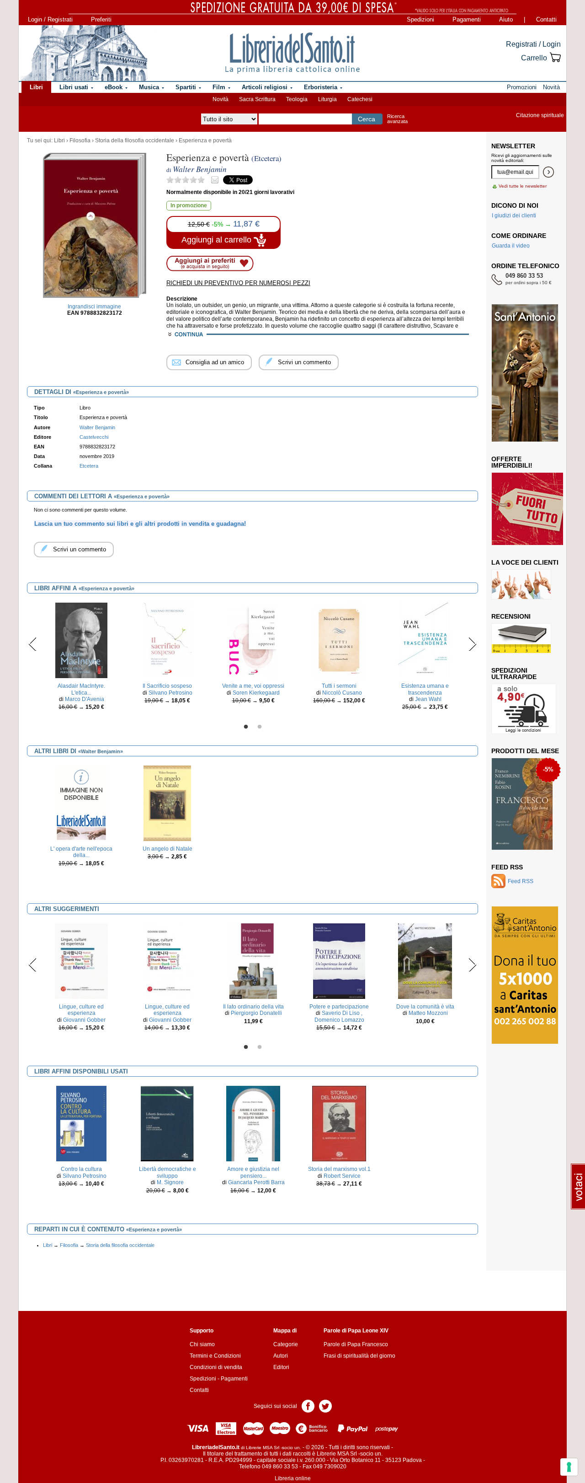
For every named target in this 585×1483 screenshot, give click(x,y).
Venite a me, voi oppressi (253, 686)
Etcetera (89, 466)
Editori (281, 1367)
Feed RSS (507, 867)
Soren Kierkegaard (256, 693)
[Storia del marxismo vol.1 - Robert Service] (339, 1123)
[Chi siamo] (84, 53)
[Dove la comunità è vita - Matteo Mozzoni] (425, 961)
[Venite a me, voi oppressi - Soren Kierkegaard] (253, 640)
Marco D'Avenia (84, 699)
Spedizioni (420, 19)
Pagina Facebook (308, 1405)
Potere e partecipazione (339, 1006)
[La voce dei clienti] (521, 584)
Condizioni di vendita (216, 1367)
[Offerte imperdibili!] (530, 508)
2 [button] (259, 727)
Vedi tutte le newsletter (523, 186)
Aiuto (506, 19)
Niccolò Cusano (342, 693)
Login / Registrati (50, 19)
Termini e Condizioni (215, 1356)
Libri (59, 140)
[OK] (548, 172)
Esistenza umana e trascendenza (425, 689)
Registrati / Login (533, 44)
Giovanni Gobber (84, 1020)
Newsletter (513, 146)
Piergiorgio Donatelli (256, 1013)
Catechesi (359, 99)
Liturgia (327, 99)
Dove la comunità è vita (425, 1006)
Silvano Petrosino (170, 693)
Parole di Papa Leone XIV (356, 1330)
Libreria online (293, 1478)
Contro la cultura (81, 1169)
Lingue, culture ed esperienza (81, 1009)
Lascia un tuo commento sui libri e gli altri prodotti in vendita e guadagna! (140, 523)
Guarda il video (511, 246)
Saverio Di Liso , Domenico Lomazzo (339, 1016)
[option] (81, 659)
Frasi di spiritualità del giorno (359, 1356)
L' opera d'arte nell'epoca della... (81, 852)
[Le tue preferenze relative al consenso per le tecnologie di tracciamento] (569, 1467)
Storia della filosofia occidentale (134, 140)
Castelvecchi (94, 437)
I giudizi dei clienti (514, 215)
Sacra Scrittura (257, 99)
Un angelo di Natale (167, 849)
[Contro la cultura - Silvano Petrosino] (81, 1123)
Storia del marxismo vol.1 (339, 1169)
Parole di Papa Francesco (356, 1344)
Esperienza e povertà (205, 140)
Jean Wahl (428, 699)
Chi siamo (202, 1344)
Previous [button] (32, 644)
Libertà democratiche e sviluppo (167, 1172)
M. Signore (170, 1182)
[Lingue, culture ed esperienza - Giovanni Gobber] (81, 961)
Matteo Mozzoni (428, 1013)
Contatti (546, 19)
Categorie (285, 1344)
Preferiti (101, 19)
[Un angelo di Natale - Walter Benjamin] (167, 803)
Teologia (297, 99)
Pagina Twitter (325, 1405)
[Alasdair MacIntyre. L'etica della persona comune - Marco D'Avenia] (81, 640)
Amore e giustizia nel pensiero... (253, 1172)
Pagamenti (466, 19)
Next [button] (472, 644)
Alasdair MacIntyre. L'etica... (81, 689)
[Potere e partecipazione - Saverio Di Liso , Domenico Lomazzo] (339, 961)
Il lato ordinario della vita (253, 1006)
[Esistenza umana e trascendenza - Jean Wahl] (425, 640)
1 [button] (245, 727)
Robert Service (342, 1176)
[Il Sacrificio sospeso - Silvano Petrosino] (167, 640)
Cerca (366, 119)
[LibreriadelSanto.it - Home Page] (292, 53)
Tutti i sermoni (339, 686)
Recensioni (511, 616)
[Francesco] (522, 803)
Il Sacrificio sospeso (167, 686)
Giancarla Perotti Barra (256, 1182)
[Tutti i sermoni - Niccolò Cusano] (339, 640)
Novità (221, 99)
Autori (280, 1356)
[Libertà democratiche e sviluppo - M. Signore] (167, 1123)
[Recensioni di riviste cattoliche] (521, 638)
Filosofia (79, 140)
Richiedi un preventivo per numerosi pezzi (238, 283)
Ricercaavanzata (397, 118)
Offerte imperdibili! (511, 462)
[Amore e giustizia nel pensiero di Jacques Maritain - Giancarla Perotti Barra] (253, 1123)
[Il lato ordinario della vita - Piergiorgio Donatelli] (253, 961)
